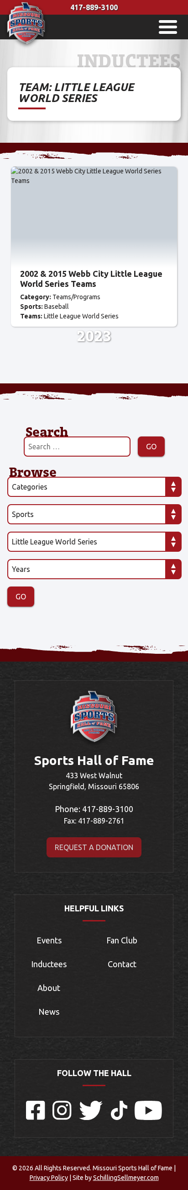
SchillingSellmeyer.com (126, 1177)
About (48, 987)
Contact (122, 964)
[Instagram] (62, 1117)
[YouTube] (148, 1117)
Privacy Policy (49, 1177)
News (48, 1011)
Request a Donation (94, 847)
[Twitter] (91, 1117)
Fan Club (121, 940)
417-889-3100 (94, 7)
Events (49, 940)
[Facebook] (35, 1117)
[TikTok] (119, 1117)
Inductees (49, 964)
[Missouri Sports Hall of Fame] (26, 46)
